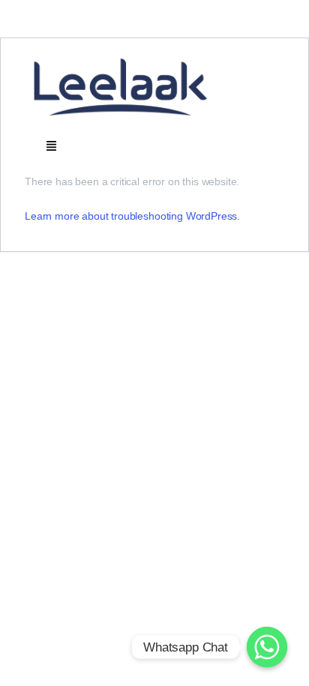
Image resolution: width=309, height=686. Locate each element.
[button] (51, 145)
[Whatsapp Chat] (267, 647)
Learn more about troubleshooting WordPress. (132, 216)
